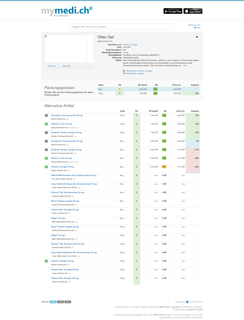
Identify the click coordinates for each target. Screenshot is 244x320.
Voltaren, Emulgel (130, 44)
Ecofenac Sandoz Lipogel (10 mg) (66, 132)
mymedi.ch (176, 306)
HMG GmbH (164, 306)
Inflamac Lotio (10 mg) (61, 123)
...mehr (184, 65)
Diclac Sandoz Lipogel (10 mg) (65, 201)
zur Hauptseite (61, 15)
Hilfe (198, 27)
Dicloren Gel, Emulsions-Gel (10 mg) (67, 192)
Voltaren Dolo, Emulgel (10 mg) (65, 209)
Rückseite (66, 65)
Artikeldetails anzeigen (135, 73)
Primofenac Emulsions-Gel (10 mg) (67, 115)
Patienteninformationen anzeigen (139, 70)
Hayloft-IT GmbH (195, 309)
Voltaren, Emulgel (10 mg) (62, 166)
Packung (51, 65)
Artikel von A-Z (194, 25)
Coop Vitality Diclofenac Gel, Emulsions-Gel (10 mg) (74, 183)
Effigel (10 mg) (58, 218)
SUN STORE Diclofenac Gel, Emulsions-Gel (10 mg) (73, 175)
